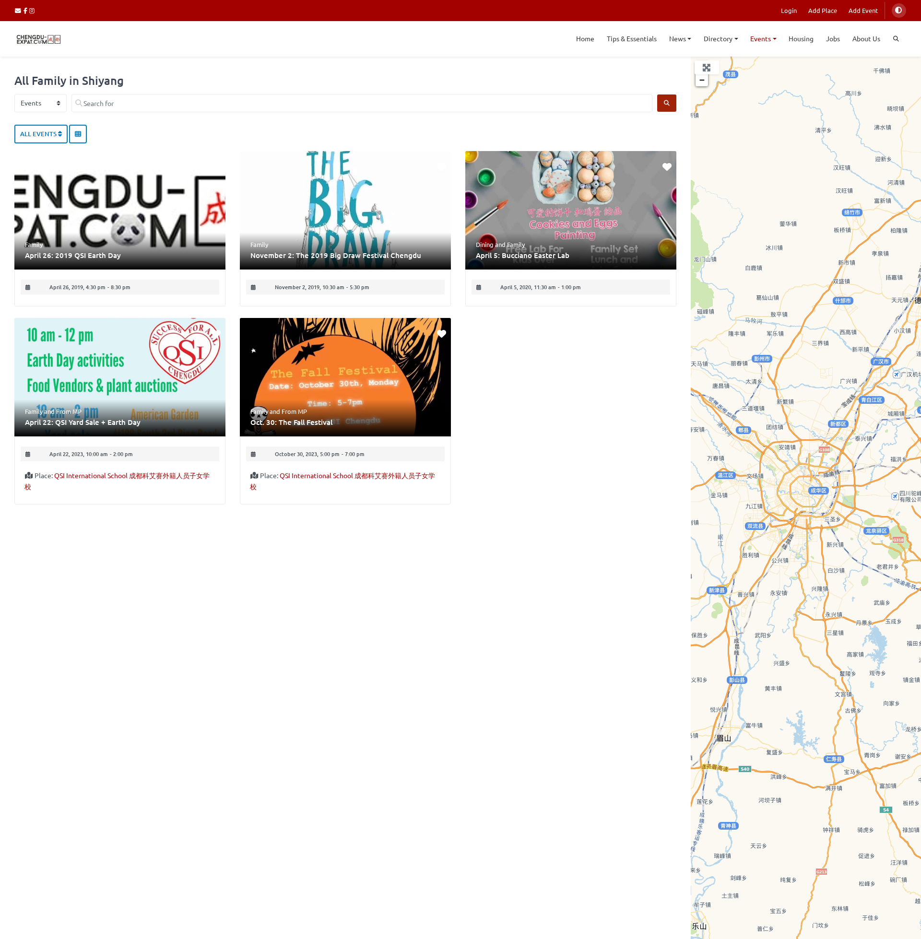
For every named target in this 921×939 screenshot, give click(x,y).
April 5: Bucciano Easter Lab (522, 255)
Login (789, 10)
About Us (866, 38)
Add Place (822, 10)
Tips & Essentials (632, 38)
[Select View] (78, 134)
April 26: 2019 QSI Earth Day (73, 255)
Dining (485, 244)
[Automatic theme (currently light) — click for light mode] (899, 10)
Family (34, 244)
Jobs (833, 38)
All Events (39, 133)
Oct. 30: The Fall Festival (291, 422)
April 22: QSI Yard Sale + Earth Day (83, 422)
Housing (801, 38)
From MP (69, 411)
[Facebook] (27, 10)
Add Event (863, 10)
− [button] (702, 80)
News (677, 38)
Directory (718, 38)
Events (760, 38)
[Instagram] (32, 10)
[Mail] (19, 10)
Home (585, 38)
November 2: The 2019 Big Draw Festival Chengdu (335, 255)
